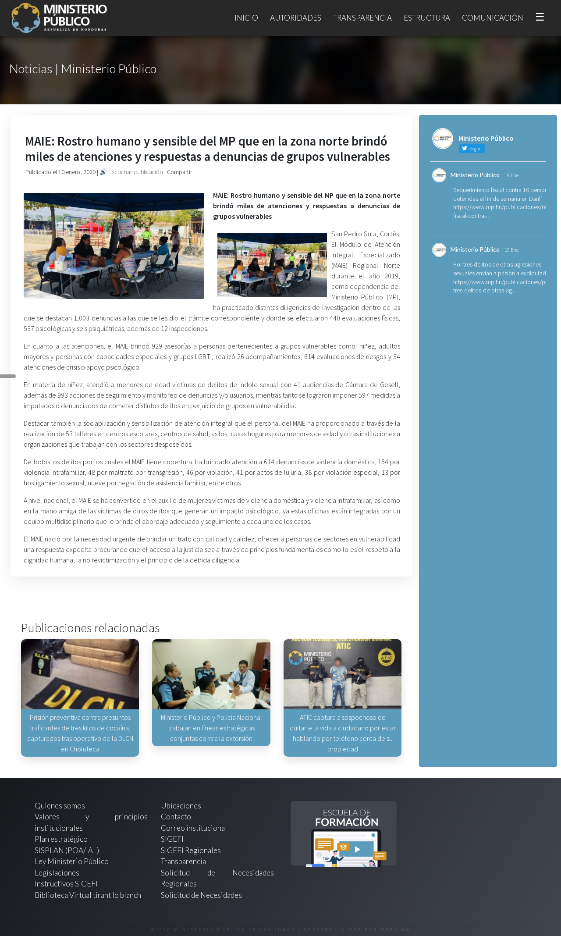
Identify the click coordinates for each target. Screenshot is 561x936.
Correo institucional (194, 828)
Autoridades (295, 17)
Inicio (246, 17)
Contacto (176, 816)
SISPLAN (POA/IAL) (67, 850)
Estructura (427, 17)
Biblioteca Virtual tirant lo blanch (88, 895)
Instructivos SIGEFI (66, 883)
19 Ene (511, 175)
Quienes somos (60, 805)
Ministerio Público (475, 174)
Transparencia (362, 17)
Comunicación (492, 17)
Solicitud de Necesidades (201, 895)
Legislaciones (57, 872)
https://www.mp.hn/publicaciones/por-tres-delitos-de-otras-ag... (502, 286)
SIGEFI (172, 838)
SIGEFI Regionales (191, 850)
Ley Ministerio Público (72, 861)
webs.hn (395, 929)
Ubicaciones (181, 805)
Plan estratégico (62, 838)
